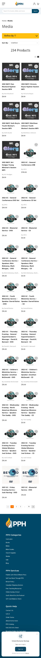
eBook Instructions (12, 621)
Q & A (8, 614)
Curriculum (9, 539)
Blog (7, 563)
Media (8, 556)
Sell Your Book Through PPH (15, 578)
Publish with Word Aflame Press (16, 575)
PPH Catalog (10, 624)
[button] (17, 66)
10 (29, 506)
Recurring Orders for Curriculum (16, 631)
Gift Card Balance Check (13, 599)
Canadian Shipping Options (14, 585)
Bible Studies (10, 549)
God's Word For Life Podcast (15, 595)
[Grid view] (35, 56)
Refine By (9, 36)
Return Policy (10, 582)
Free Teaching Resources (14, 588)
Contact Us (9, 610)
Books (8, 542)
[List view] (38, 56)
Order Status (10, 617)
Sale (7, 560)
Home (4, 21)
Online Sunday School (12, 592)
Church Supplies (11, 553)
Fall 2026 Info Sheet (12, 628)
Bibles (8, 546)
